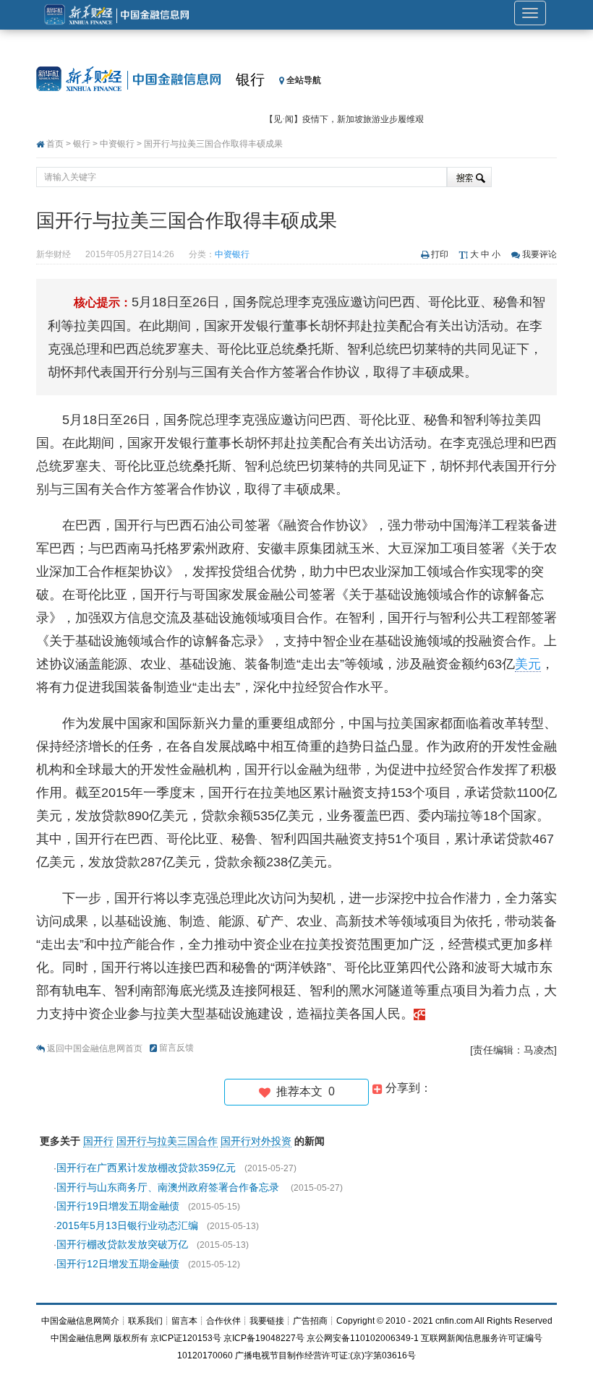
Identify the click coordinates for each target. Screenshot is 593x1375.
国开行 (98, 1141)
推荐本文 (302, 1091)
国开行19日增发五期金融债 (117, 1206)
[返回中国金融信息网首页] (419, 1014)
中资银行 (117, 144)
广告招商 (310, 1321)
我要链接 (266, 1321)
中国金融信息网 (81, 1338)
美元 (528, 664)
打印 (439, 254)
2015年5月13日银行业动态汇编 (127, 1225)
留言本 (184, 1321)
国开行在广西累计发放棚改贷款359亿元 (146, 1167)
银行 (250, 79)
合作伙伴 (223, 1321)
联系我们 (145, 1321)
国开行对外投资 (256, 1141)
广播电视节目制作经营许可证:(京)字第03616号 (325, 1355)
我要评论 (539, 254)
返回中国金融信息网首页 (94, 1048)
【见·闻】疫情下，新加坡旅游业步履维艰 (344, 119)
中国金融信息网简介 (80, 1321)
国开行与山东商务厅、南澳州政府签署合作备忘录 (169, 1187)
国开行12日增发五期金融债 (117, 1264)
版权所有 (131, 1338)
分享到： (407, 1088)
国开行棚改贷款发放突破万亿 (122, 1244)
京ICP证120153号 (185, 1338)
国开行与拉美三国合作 (167, 1141)
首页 (55, 144)
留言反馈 (176, 1048)
